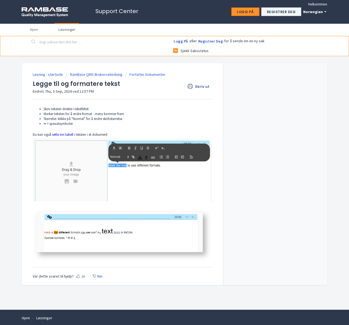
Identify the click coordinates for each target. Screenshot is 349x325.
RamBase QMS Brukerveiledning (96, 74)
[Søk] (34, 42)
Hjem (34, 29)
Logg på (181, 41)
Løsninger (66, 29)
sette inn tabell (62, 134)
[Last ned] (164, 91)
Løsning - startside (48, 74)
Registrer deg (210, 41)
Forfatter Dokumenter (148, 74)
